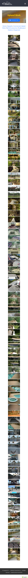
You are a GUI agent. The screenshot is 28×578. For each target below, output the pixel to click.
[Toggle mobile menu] (25, 3)
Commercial (16, 26)
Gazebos (10, 30)
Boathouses (21, 28)
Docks (4, 26)
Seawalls (9, 26)
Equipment (17, 30)
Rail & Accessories (11, 28)
